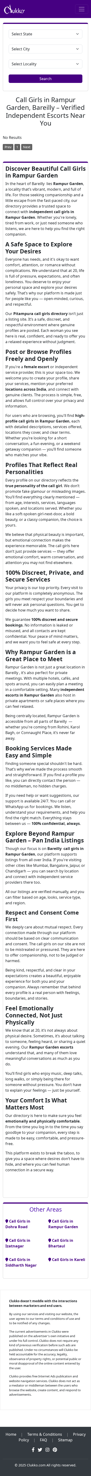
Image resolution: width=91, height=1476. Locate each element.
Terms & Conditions (44, 1434)
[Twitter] (40, 1449)
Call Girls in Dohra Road (17, 1224)
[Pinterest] (55, 1449)
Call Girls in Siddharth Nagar (21, 1262)
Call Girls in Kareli (68, 1259)
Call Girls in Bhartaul (60, 1243)
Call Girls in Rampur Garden (63, 1224)
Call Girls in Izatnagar (17, 1243)
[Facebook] (33, 1449)
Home (11, 1434)
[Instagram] (47, 1449)
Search (45, 78)
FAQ (43, 1440)
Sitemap (65, 1440)
